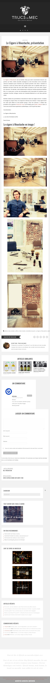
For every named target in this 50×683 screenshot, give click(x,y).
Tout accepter (18, 681)
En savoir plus (31, 681)
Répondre (29, 395)
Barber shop (8, 331)
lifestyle (25, 40)
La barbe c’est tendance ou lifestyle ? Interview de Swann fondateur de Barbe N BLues (39, 370)
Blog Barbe (15, 539)
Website (5, 441)
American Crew (20, 104)
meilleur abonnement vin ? (21, 535)
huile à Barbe (38, 104)
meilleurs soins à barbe (18, 537)
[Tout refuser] (48, 679)
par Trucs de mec (12, 337)
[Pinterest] (25, 30)
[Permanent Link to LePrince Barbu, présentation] (25, 371)
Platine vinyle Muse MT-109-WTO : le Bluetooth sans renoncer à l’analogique (22, 612)
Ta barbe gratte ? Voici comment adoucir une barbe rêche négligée (20, 610)
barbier (12, 331)
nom (6, 430)
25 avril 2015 (36, 372)
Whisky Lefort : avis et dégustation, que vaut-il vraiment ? (24, 626)
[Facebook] (23, 30)
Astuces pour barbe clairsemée (9, 373)
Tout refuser (25, 681)
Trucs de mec (7, 628)
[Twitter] (20, 30)
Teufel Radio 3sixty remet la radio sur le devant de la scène (27, 628)
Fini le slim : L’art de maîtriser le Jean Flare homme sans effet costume (20, 606)
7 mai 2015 (6, 337)
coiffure (17, 331)
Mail (6, 436)
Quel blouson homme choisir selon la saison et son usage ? (18, 614)
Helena (14, 396)
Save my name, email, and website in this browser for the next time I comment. (24, 448)
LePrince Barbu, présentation (24, 372)
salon (48, 331)
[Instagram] (27, 30)
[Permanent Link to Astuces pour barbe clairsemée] (10, 371)
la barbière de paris (30, 331)
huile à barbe (22, 331)
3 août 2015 (20, 373)
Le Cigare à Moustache (9, 79)
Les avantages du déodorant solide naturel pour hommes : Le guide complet (22, 608)
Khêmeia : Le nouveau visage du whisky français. (25, 632)
